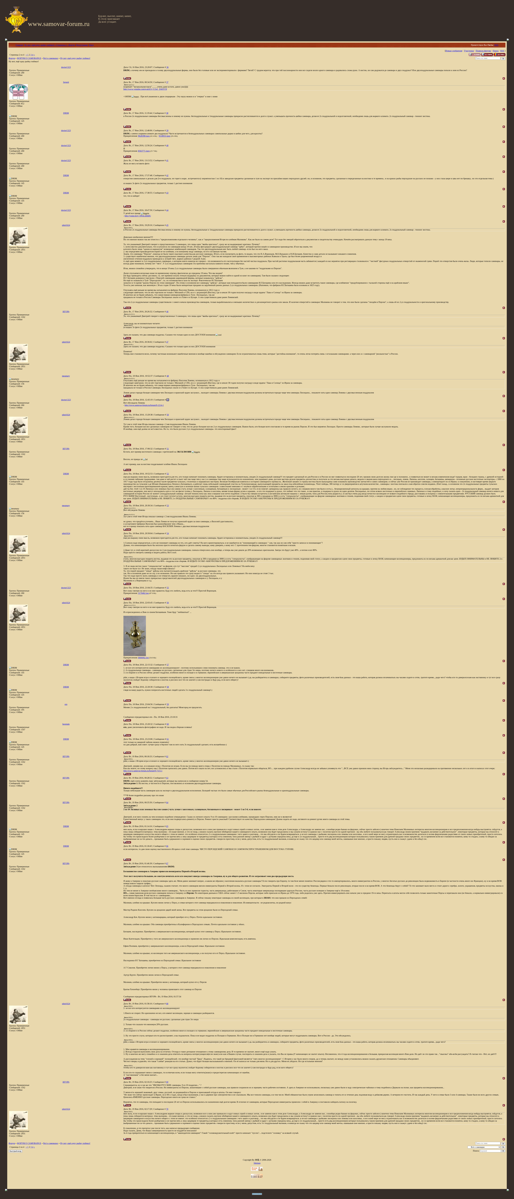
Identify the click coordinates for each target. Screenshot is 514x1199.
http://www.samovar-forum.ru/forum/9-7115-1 (142, 771)
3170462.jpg (143, 593)
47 (167, 342)
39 (167, 130)
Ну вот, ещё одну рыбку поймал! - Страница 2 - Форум (49, 45)
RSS (496, 45)
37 (167, 82)
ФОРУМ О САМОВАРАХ (29, 58)
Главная (19, 45)
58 (168, 687)
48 (168, 376)
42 (167, 175)
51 (168, 449)
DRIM (66, 113)
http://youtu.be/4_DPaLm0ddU (138, 216)
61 (168, 739)
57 (168, 665)
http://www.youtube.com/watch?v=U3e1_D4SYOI (145, 89)
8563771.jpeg (144, 151)
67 (167, 863)
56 (168, 603)
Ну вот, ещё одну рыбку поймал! (75, 58)
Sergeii (66, 82)
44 (167, 210)
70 (167, 1109)
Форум (12, 58)
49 (168, 400)
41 (167, 160)
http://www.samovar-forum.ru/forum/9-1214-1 (144, 405)
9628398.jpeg (144, 136)
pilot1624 (66, 225)
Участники (469, 51)
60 (168, 724)
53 (168, 505)
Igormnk (66, 724)
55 (168, 588)
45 (167, 225)
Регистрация (82, 45)
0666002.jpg (143, 657)
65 (167, 826)
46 (167, 311)
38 (167, 113)
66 (167, 846)
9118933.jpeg (164, 136)
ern (66, 704)
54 (168, 533)
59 (168, 704)
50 (168, 415)
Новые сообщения (453, 51)
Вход (91, 45)
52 (168, 474)
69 (167, 1082)
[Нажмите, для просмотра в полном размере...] (134, 655)
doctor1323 (66, 67)
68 (167, 1004)
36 (167, 67)
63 (167, 778)
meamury (66, 376)
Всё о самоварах (50, 58)
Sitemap (257, 1163)
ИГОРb (66, 311)
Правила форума (483, 51)
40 (167, 145)
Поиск (496, 51)
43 (167, 193)
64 (167, 802)
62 (167, 756)
